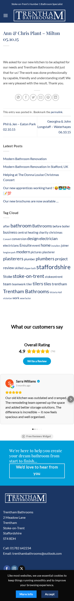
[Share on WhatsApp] (18, 97)
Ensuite (26, 245)
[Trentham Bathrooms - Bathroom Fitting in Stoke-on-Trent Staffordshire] (39, 15)
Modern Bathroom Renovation (25, 159)
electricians (11, 245)
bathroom (21, 225)
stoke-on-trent (28, 276)
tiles (47, 283)
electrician (48, 238)
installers (55, 245)
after (6, 226)
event (36, 245)
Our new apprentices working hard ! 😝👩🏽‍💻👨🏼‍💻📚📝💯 (37, 190)
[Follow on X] (21, 568)
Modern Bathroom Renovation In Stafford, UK (35, 166)
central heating (28, 232)
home (46, 245)
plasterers (13, 258)
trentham (59, 284)
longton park (9, 252)
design (33, 238)
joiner (65, 245)
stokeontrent (54, 276)
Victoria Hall (56, 292)
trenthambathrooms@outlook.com (37, 553)
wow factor (25, 298)
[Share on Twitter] (33, 97)
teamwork (19, 284)
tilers (38, 283)
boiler (66, 226)
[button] (5, 15)
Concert (7, 239)
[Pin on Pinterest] (48, 97)
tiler (29, 284)
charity (44, 232)
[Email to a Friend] (40, 97)
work (16, 298)
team (7, 284)
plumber (29, 259)
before (57, 226)
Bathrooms (42, 225)
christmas (55, 232)
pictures (36, 252)
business (10, 232)
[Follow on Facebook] (6, 568)
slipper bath (30, 268)
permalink (56, 112)
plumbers (45, 258)
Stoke (7, 276)
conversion (19, 239)
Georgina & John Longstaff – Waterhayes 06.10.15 (54, 126)
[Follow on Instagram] (14, 568)
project (61, 258)
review (8, 268)
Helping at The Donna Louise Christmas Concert (31, 177)
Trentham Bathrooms (26, 291)
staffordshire (53, 266)
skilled (19, 268)
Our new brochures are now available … (31, 201)
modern (23, 251)
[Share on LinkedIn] (55, 97)
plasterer (48, 252)
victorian (7, 298)
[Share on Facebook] (25, 97)
